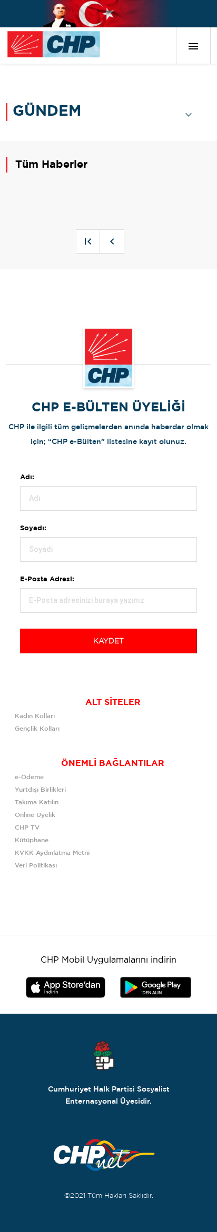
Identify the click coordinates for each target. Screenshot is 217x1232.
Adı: (27, 477)
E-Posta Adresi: (47, 579)
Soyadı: (33, 528)
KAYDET (108, 641)
